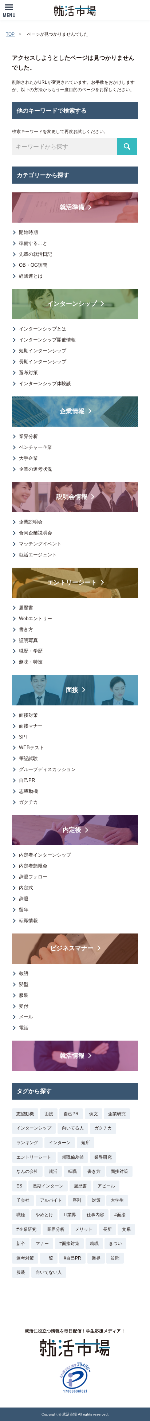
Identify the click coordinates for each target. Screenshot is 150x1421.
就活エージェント (38, 554)
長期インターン (48, 1186)
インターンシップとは (42, 329)
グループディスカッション (47, 769)
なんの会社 (27, 1171)
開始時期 (28, 232)
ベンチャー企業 (35, 447)
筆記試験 (28, 758)
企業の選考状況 (35, 469)
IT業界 (70, 1214)
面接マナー (31, 726)
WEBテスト (31, 747)
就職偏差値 (73, 1157)
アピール (106, 1186)
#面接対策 (69, 1243)
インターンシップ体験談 (45, 383)
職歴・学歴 (31, 651)
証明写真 (28, 640)
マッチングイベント (40, 544)
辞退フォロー (33, 877)
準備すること (33, 243)
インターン (60, 1142)
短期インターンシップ (42, 350)
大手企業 (28, 458)
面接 (48, 1113)
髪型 (23, 984)
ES (19, 1186)
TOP (10, 34)
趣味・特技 (31, 662)
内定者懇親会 (33, 866)
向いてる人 (73, 1128)
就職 (94, 1243)
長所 (107, 1229)
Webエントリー (35, 618)
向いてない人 (49, 1272)
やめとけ (44, 1214)
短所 (85, 1142)
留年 (23, 909)
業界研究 (103, 1157)
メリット (83, 1229)
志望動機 (28, 791)
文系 (126, 1229)
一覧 (48, 1258)
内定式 (26, 887)
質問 (115, 1258)
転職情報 (28, 920)
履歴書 (26, 607)
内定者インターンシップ (45, 855)
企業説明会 (31, 522)
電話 (23, 1027)
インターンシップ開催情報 (47, 339)
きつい (115, 1243)
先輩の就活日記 (35, 254)
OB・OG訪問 (33, 265)
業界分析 (28, 436)
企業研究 (117, 1113)
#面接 (120, 1214)
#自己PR (72, 1258)
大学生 (117, 1200)
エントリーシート (33, 1157)
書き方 (26, 629)
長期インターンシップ (42, 361)
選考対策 (28, 372)
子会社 (22, 1200)
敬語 (23, 973)
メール (26, 1016)
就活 (53, 1171)
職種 (20, 1214)
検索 (127, 146)
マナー (42, 1243)
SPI (23, 737)
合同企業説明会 (35, 533)
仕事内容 (95, 1214)
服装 (23, 995)
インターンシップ (33, 1128)
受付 (23, 1006)
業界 (96, 1258)
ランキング (27, 1142)
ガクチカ (28, 802)
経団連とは (31, 276)
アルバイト (51, 1200)
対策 (96, 1200)
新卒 (20, 1243)
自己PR (27, 780)
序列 (76, 1200)
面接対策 (28, 715)
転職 (72, 1171)
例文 (93, 1113)
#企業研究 (26, 1229)
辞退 (23, 898)
